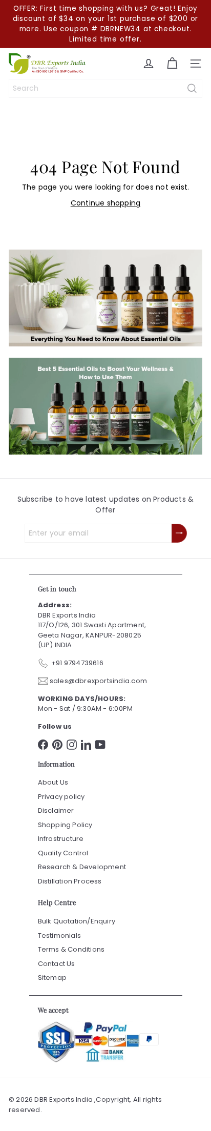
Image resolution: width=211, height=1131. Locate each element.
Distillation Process (70, 881)
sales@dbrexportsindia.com (98, 681)
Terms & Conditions (71, 949)
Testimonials (59, 935)
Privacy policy (61, 796)
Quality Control (63, 853)
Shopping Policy (65, 825)
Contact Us (56, 964)
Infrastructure (61, 839)
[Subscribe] (179, 533)
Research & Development (82, 867)
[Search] (192, 88)
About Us (53, 782)
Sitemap (52, 977)
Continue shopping (106, 203)
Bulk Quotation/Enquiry (77, 921)
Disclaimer (56, 810)
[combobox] (105, 88)
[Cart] (172, 63)
